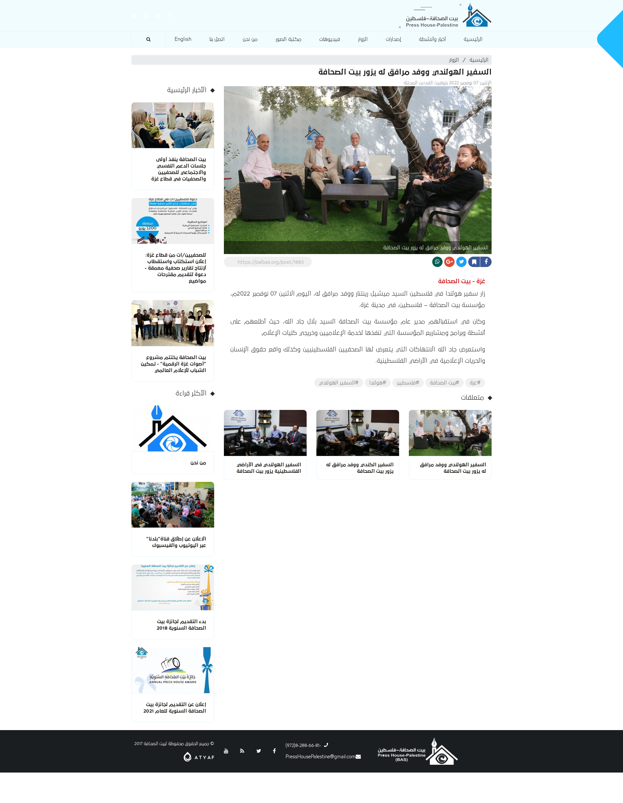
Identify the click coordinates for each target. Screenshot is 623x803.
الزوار (363, 39)
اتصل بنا (217, 39)
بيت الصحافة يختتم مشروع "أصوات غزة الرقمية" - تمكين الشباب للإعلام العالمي (173, 364)
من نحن (250, 39)
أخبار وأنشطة (432, 39)
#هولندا (377, 382)
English (183, 39)
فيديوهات (329, 39)
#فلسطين (408, 382)
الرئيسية (473, 39)
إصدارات (393, 39)
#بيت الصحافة (444, 382)
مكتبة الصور (288, 39)
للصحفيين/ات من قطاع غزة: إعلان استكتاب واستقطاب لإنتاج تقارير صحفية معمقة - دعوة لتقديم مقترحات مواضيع (175, 268)
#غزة (475, 382)
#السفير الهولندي (339, 382)
